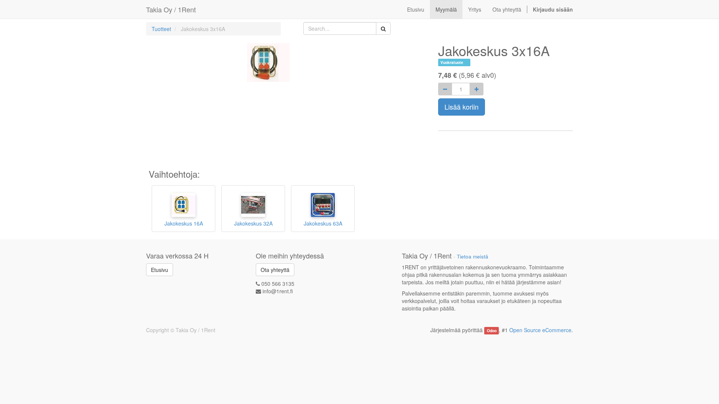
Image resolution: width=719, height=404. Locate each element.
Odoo (492, 330)
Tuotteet (161, 29)
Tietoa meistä (472, 256)
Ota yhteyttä (275, 269)
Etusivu (159, 269)
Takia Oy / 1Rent (171, 9)
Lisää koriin (462, 106)
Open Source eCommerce (540, 330)
